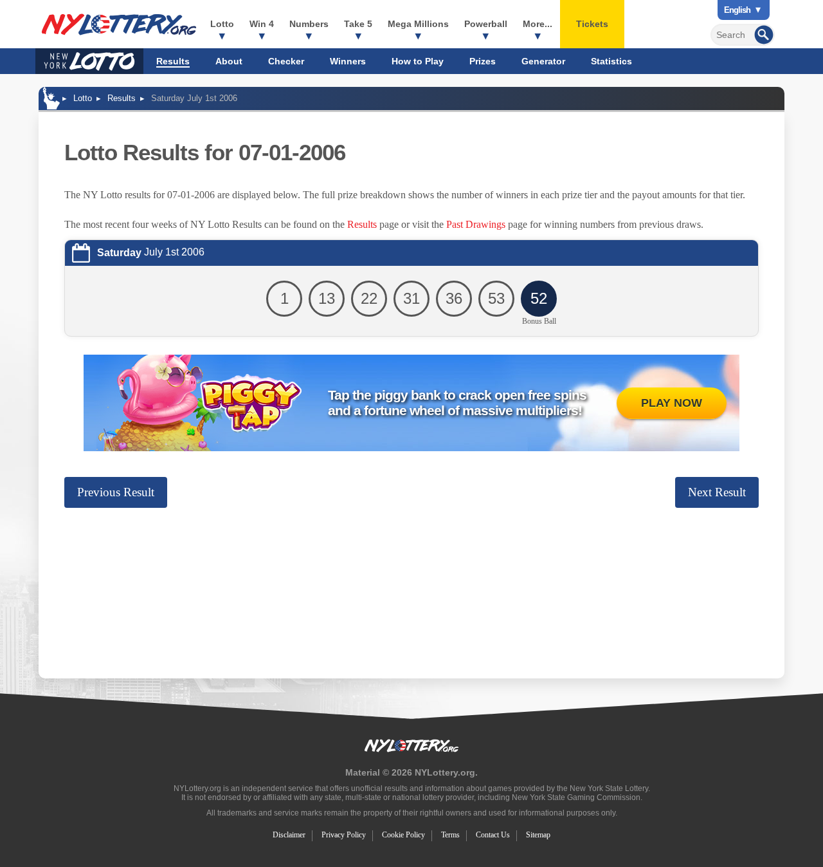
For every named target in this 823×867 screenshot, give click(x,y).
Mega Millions (418, 24)
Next (717, 492)
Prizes (482, 61)
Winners (348, 61)
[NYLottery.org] (119, 24)
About (228, 61)
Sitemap (538, 834)
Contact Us (493, 834)
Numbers (309, 24)
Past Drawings (475, 224)
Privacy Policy (343, 834)
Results (173, 61)
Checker (286, 61)
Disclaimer (289, 834)
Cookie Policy (403, 834)
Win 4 (261, 24)
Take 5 (358, 24)
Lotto (222, 24)
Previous (115, 492)
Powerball (485, 24)
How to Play (418, 61)
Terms (450, 834)
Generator (543, 61)
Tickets (592, 24)
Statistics (611, 61)
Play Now (671, 402)
